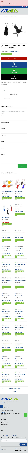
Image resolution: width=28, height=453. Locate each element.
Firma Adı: (3, 115)
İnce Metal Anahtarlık (20, 233)
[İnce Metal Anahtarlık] (20, 230)
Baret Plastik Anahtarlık (7, 191)
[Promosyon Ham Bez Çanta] (14, 388)
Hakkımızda (3, 419)
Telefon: (2, 141)
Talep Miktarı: (3, 135)
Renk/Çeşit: (3, 128)
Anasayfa (3, 417)
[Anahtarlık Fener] (7, 262)
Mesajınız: (3, 154)
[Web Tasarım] (20, 449)
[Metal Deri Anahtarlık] (7, 278)
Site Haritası (3, 429)
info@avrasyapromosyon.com (7, 410)
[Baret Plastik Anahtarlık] (7, 184)
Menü (2, 6)
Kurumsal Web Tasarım (20, 450)
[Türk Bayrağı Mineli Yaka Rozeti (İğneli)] (20, 325)
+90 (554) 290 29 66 (5, 407)
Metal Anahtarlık (18, 191)
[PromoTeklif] (6, 450)
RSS (2, 430)
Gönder (22, 166)
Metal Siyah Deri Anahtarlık (21, 264)
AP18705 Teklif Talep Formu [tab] (7, 106)
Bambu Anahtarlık (6, 248)
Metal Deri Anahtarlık (7, 280)
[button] (25, 11)
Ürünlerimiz (3, 421)
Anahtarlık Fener (6, 264)
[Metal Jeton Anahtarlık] (20, 278)
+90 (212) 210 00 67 (5, 403)
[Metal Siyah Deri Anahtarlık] (20, 262)
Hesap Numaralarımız (5, 422)
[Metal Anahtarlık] (20, 184)
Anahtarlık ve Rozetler (10, 16)
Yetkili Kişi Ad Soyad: (5, 122)
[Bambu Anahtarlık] (7, 246)
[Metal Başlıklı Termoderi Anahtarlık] (20, 372)
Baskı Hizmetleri (4, 424)
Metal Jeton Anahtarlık (20, 280)
